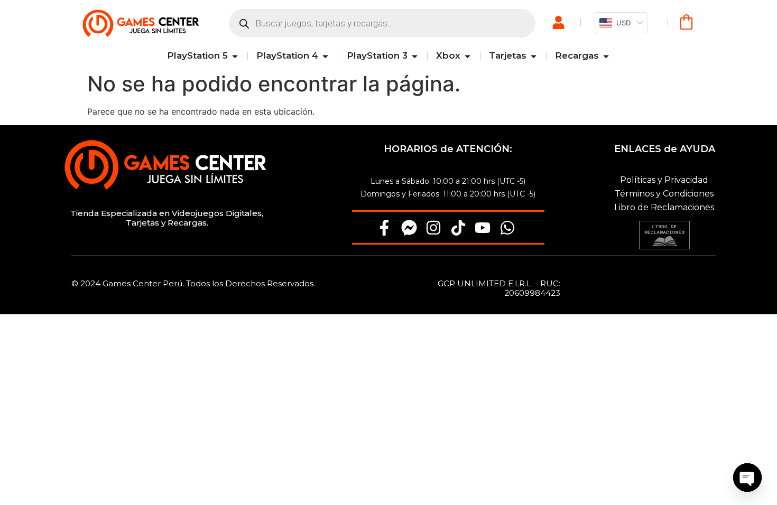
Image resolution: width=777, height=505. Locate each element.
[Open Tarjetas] (533, 56)
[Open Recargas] (606, 56)
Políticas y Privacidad (664, 180)
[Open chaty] (747, 477)
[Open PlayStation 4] (325, 56)
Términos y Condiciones (664, 194)
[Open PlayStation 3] (414, 56)
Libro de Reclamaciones (664, 207)
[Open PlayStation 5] (234, 56)
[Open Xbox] (467, 56)
